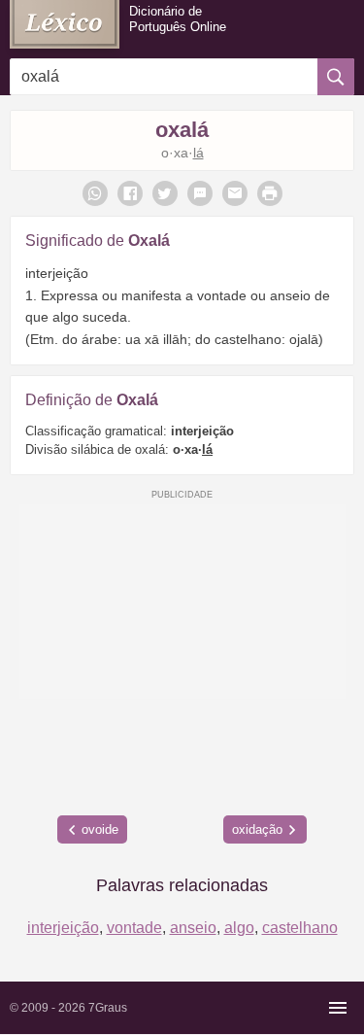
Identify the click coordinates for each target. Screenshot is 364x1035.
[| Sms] (200, 193)
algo (239, 927)
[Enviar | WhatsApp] (95, 193)
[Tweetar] (165, 193)
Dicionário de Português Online (177, 19)
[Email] (235, 193)
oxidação (257, 829)
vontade (134, 927)
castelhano (300, 927)
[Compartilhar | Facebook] (130, 193)
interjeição (63, 927)
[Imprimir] (269, 193)
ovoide (100, 829)
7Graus (107, 1008)
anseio (193, 927)
